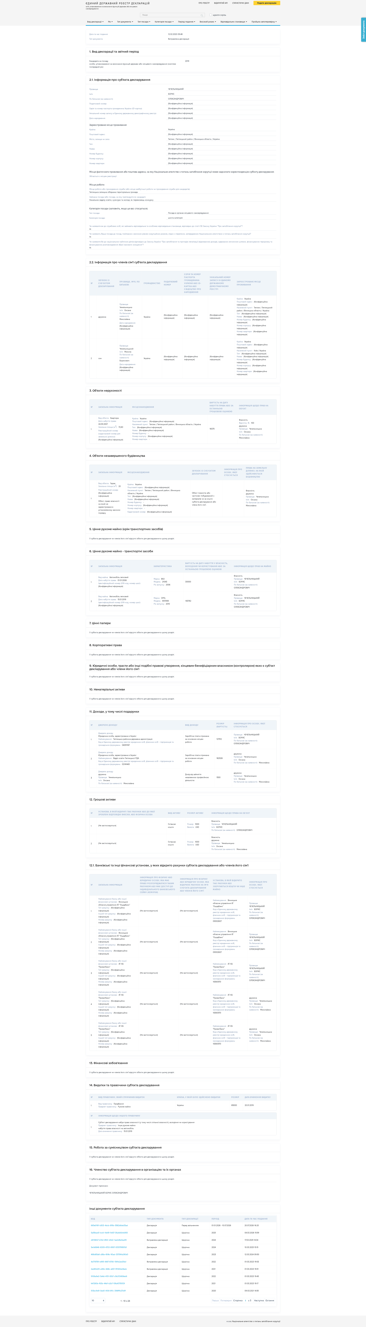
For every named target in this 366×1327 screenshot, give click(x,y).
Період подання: (186, 22)
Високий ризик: (207, 22)
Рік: (109, 22)
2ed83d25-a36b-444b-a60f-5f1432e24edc (109, 1269)
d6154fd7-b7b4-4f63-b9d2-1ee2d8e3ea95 (109, 1240)
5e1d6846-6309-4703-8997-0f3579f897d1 (109, 1247)
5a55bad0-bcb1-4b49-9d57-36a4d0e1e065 (109, 1233)
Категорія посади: (163, 22)
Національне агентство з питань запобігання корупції (256, 1321)
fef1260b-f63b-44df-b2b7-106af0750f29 (108, 1283)
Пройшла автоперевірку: (263, 22)
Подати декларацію (267, 3)
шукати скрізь (219, 15)
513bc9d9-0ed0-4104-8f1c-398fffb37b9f (108, 1291)
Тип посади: (143, 22)
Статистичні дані (240, 3)
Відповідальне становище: (233, 22)
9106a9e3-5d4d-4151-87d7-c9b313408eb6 (109, 1276)
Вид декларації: (94, 22)
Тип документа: (124, 22)
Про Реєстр (204, 3)
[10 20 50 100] (98, 1300)
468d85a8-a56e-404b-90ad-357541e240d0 (109, 1254)
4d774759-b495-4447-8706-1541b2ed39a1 (108, 1262)
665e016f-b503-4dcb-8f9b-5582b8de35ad (109, 1225)
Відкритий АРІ (221, 3)
